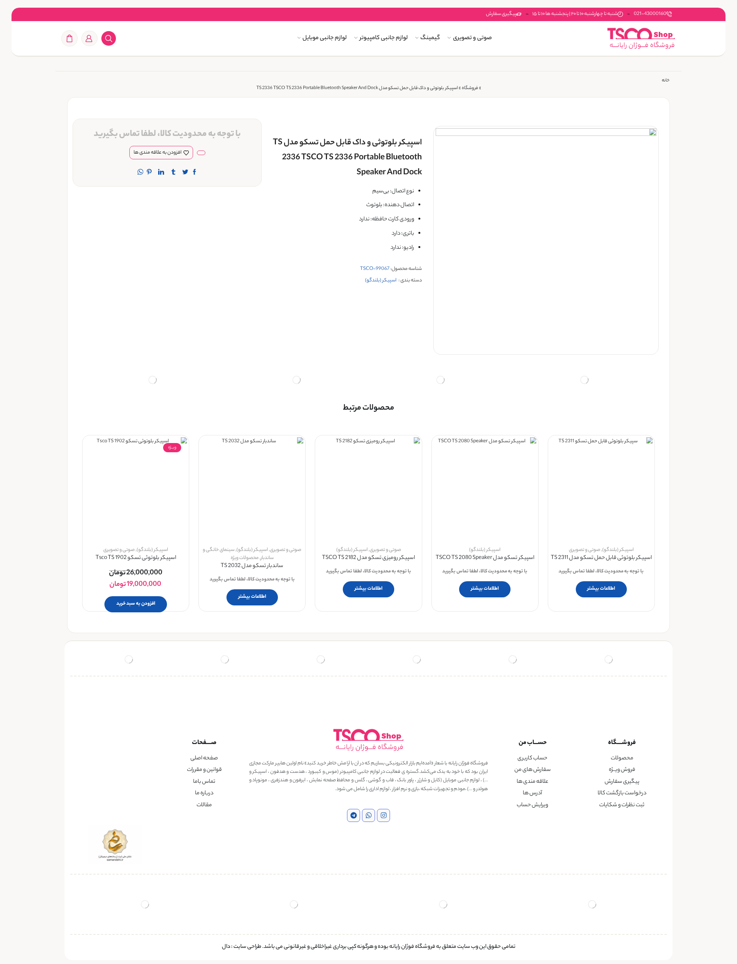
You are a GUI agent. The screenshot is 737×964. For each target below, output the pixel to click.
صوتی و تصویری (472, 38)
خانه (665, 80)
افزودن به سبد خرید (135, 604)
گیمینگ (430, 38)
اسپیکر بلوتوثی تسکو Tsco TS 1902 (136, 558)
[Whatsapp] (368, 815)
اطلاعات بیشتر (601, 589)
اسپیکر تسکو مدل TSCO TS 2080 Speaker (485, 558)
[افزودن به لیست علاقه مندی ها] (640, 453)
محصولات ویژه (245, 558)
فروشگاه (470, 88)
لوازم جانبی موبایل (324, 38)
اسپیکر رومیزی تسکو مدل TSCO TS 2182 (368, 558)
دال (226, 947)
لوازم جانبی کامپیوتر (384, 38)
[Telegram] (353, 815)
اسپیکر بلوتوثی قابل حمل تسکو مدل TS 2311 (601, 558)
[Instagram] (383, 815)
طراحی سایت (247, 947)
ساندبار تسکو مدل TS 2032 (252, 566)
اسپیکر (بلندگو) (381, 280)
